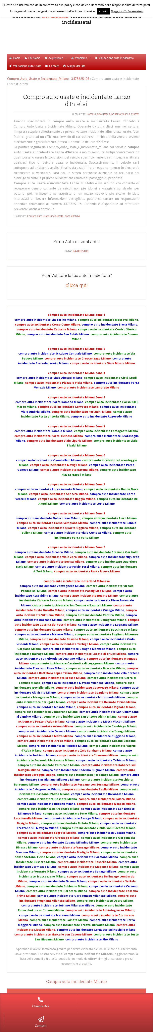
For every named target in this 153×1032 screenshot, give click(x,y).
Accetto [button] (103, 11)
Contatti (54, 66)
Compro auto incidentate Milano (76, 981)
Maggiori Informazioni (127, 11)
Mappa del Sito (76, 66)
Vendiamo (81, 58)
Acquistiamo (55, 58)
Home (16, 58)
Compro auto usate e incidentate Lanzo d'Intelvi (113, 114)
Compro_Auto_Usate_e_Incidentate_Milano (38, 79)
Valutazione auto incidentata (116, 58)
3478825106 (80, 79)
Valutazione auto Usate (27, 66)
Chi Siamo (34, 58)
